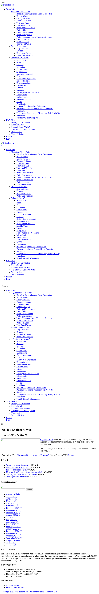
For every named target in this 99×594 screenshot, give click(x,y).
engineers (35, 455)
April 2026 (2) (12, 503)
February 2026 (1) (13, 506)
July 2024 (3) (11, 543)
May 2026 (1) (11, 501)
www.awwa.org (12, 585)
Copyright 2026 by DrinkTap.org (14, 592)
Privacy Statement (37, 592)
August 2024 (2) (13, 540)
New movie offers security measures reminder (24, 472)
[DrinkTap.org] (7, 5)
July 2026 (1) (11, 496)
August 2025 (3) (13, 515)
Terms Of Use (51, 592)
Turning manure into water (17, 477)
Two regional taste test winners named (21, 474)
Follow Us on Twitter (15, 587)
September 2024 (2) (14, 538)
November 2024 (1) (14, 533)
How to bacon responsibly (17, 470)
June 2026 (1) (11, 499)
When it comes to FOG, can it (18, 467)
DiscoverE (44, 455)
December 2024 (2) (14, 531)
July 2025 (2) (11, 517)
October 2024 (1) (13, 536)
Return (71, 455)
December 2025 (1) (14, 508)
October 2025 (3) (13, 513)
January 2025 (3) (13, 529)
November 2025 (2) (14, 510)
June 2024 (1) (11, 545)
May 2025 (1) (11, 520)
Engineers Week (46, 439)
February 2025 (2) (13, 526)
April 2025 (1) (12, 522)
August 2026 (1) (13, 494)
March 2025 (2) (12, 524)
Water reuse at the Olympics (17, 465)
